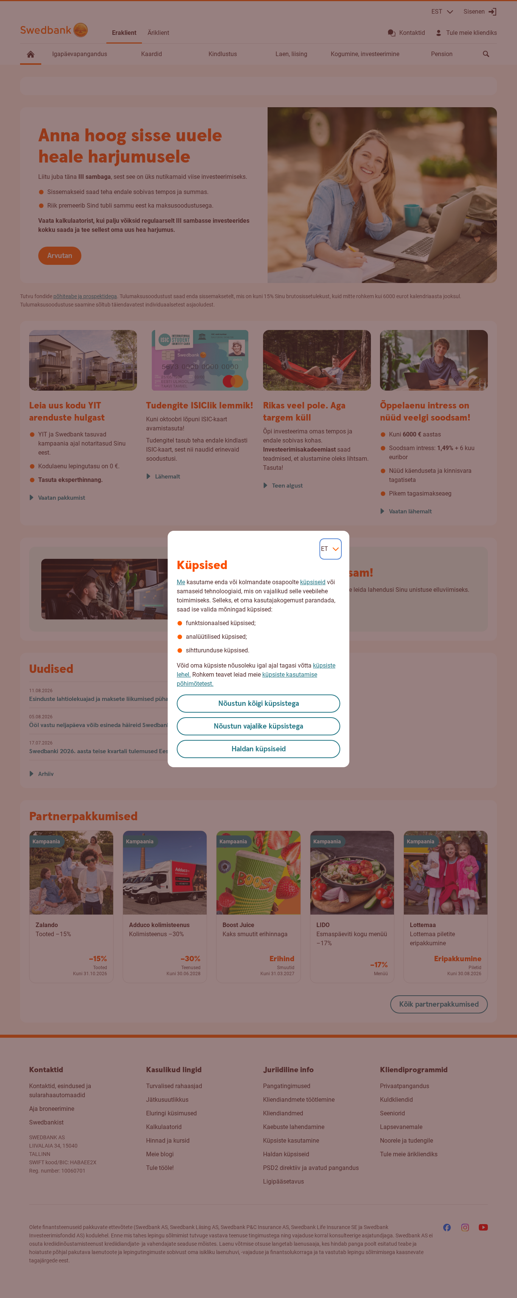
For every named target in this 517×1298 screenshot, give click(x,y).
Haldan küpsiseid (259, 749)
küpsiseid (312, 582)
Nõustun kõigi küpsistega (258, 703)
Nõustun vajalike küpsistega (258, 726)
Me (181, 582)
